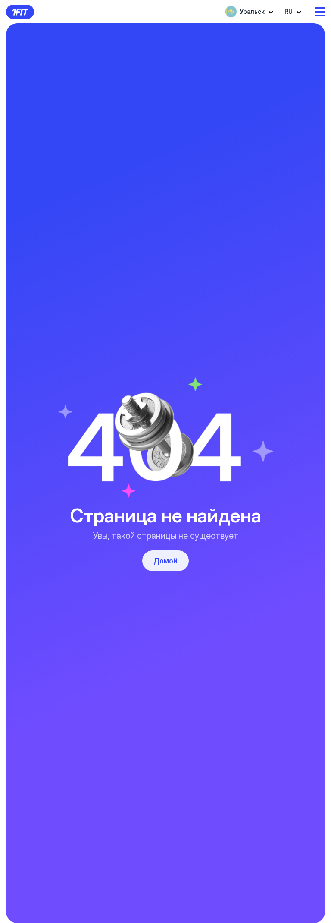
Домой (165, 560)
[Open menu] (319, 12)
